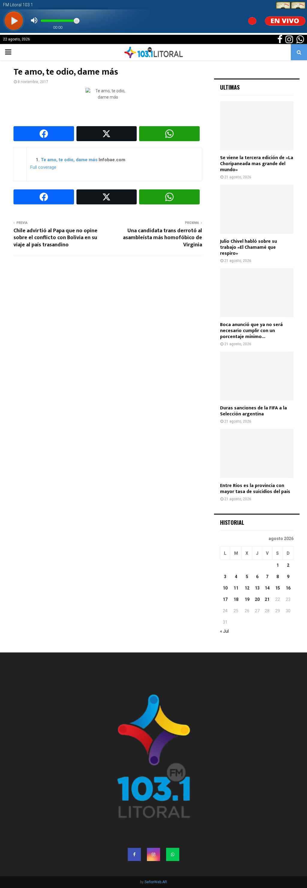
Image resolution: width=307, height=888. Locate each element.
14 (267, 588)
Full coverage (43, 167)
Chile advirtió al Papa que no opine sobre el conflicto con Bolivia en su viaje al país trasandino (55, 238)
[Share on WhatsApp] (169, 133)
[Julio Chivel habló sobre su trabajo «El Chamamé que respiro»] (257, 209)
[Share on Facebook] (43, 133)
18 (236, 599)
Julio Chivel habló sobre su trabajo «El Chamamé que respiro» (248, 247)
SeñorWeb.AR (156, 882)
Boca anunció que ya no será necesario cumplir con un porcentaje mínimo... (251, 331)
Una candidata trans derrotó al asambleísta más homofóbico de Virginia (162, 238)
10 (225, 588)
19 (247, 599)
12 (247, 588)
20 (257, 599)
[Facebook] (134, 854)
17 (225, 599)
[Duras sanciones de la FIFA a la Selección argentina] (257, 376)
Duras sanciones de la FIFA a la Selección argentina (253, 411)
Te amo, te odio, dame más (69, 159)
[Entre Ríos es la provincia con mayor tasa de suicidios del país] (257, 453)
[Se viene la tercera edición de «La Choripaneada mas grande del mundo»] (257, 125)
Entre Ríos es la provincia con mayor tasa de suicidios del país (255, 489)
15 (277, 588)
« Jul (224, 631)
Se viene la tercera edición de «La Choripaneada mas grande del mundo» (256, 164)
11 (236, 588)
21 (267, 599)
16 (288, 588)
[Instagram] (153, 854)
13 (257, 588)
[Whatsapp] (172, 854)
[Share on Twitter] (106, 133)
